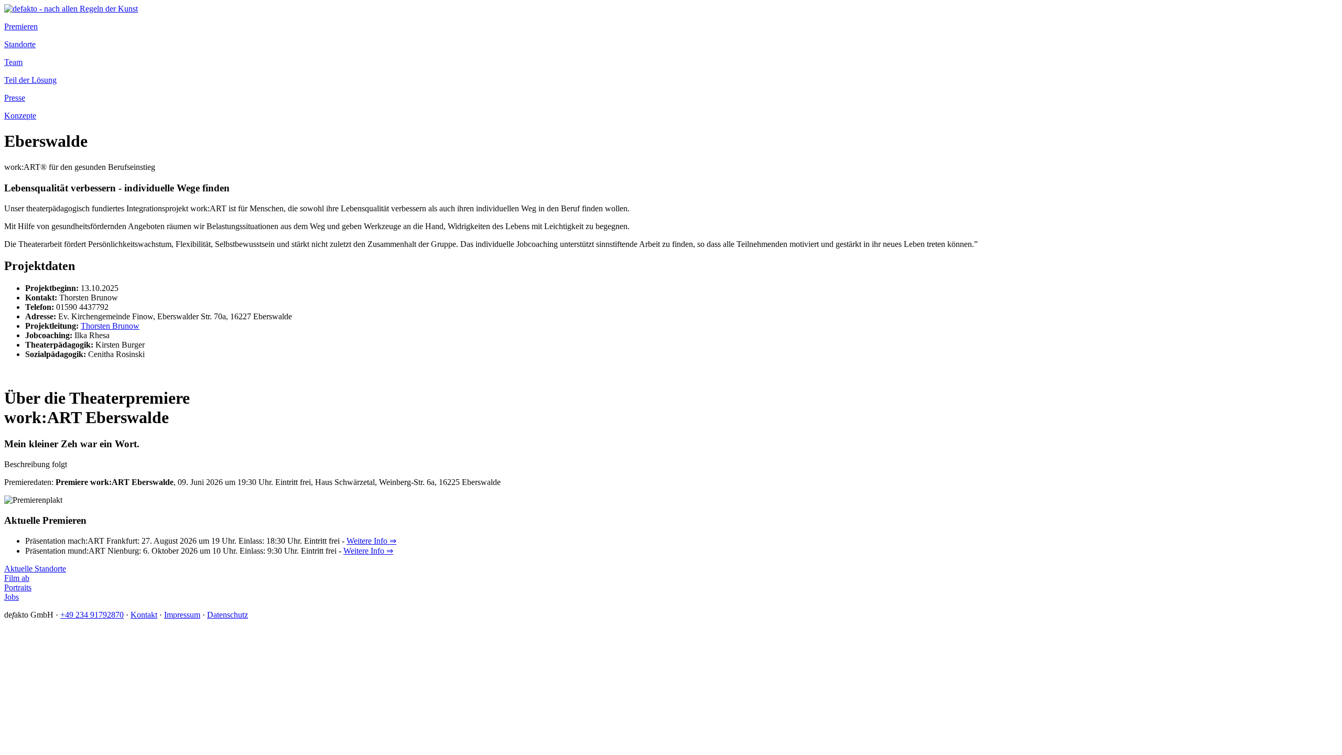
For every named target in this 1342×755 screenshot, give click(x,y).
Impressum (182, 614)
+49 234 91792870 (92, 614)
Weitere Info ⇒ (371, 540)
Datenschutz (227, 614)
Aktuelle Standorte (35, 568)
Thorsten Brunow (110, 325)
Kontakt (144, 614)
